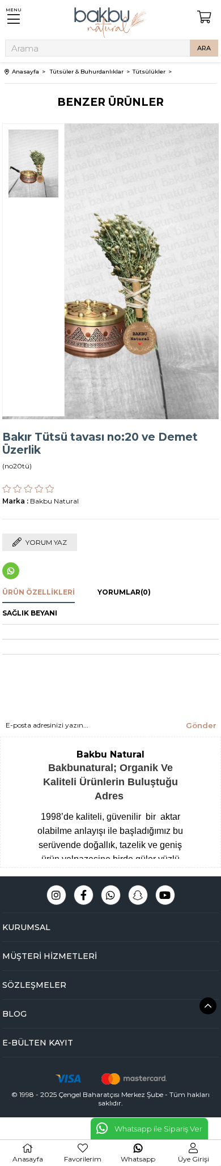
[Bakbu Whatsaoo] (111, 895)
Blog (14, 1014)
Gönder (201, 725)
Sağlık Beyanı (29, 613)
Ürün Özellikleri (38, 592)
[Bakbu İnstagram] (56, 895)
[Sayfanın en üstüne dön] (207, 1005)
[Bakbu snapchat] (138, 895)
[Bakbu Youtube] (165, 895)
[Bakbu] (110, 23)
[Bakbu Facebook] (84, 895)
